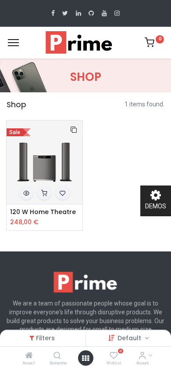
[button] (73, 129)
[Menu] (13, 42)
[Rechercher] (57, 356)
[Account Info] (142, 356)
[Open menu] (85, 358)
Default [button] (130, 338)
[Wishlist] (114, 356)
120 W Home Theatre (43, 212)
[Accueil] (29, 356)
